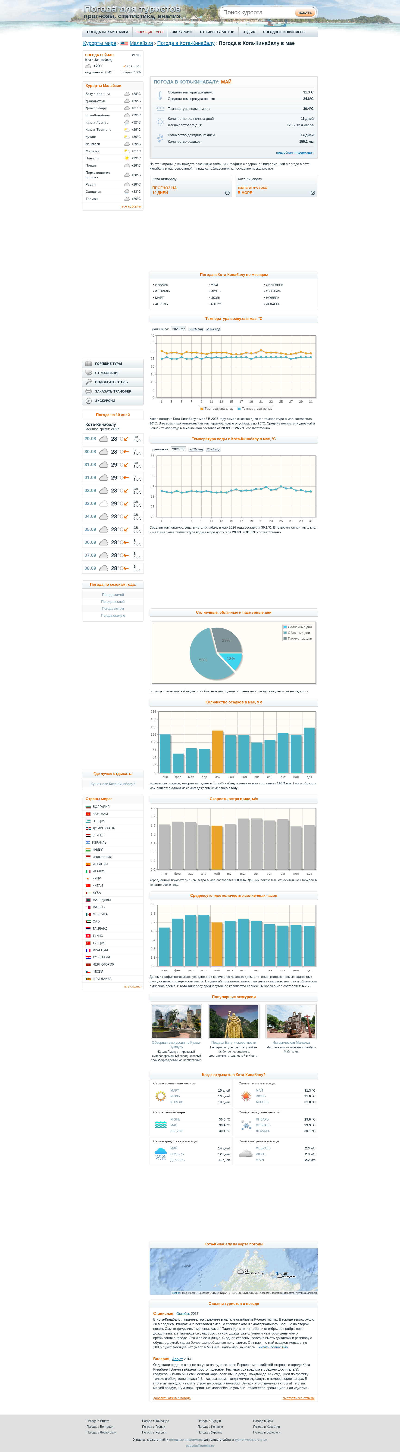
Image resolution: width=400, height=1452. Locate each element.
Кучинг (91, 137)
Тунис (98, 936)
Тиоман (92, 199)
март (159, 298)
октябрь (273, 291)
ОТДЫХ (249, 32)
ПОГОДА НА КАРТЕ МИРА (107, 32)
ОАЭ (96, 921)
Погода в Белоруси (266, 1432)
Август (176, 1131)
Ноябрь (177, 1154)
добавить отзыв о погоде (172, 1398)
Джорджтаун (95, 101)
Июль (175, 1096)
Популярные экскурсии (234, 997)
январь (161, 285)
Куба (97, 893)
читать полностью (273, 1347)
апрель (161, 304)
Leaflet (176, 1292)
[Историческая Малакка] (291, 1038)
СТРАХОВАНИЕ (107, 373)
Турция (99, 943)
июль (215, 298)
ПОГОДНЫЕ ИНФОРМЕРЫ (284, 32)
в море (253, 190)
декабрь (273, 304)
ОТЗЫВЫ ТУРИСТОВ (217, 32)
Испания (100, 864)
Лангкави (93, 144)
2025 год (196, 329)
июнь (216, 291)
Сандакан (93, 191)
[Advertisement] (234, 60)
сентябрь (274, 285)
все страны (132, 986)
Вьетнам (100, 814)
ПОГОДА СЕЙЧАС (99, 55)
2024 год (213, 329)
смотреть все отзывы (298, 1398)
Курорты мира (99, 43)
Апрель (176, 1102)
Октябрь (183, 1314)
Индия (98, 849)
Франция (100, 950)
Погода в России (154, 1432)
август (217, 304)
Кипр (97, 878)
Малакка (92, 151)
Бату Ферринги (98, 94)
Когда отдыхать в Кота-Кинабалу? (234, 1075)
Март (174, 1090)
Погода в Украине (210, 1432)
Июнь (261, 1096)
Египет (99, 835)
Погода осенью (113, 615)
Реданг (91, 184)
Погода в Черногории (101, 1432)
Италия (99, 871)
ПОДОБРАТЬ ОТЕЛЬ (111, 382)
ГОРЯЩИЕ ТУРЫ (150, 32)
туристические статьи (251, 1439)
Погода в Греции (153, 1426)
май (214, 285)
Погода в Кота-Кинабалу (186, 43)
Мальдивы (102, 900)
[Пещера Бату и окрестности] (233, 1038)
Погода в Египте (98, 1421)
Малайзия (141, 43)
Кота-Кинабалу (98, 115)
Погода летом (113, 608)
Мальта (99, 907)
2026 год (178, 329)
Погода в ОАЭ (263, 1421)
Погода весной (113, 602)
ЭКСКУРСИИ (182, 32)
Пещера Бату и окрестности (233, 1042)
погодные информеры (186, 1439)
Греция (99, 821)
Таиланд (100, 928)
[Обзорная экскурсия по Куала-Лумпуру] (176, 1038)
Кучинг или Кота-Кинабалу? (113, 784)
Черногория (103, 964)
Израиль (99, 842)
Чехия (98, 971)
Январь (262, 1119)
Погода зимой (113, 595)
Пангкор (92, 158)
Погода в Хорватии (266, 1426)
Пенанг (91, 165)
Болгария (101, 806)
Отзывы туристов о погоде (234, 1304)
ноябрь (272, 298)
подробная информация (295, 152)
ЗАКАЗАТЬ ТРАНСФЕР (113, 391)
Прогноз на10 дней (164, 190)
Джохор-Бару (96, 108)
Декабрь (263, 1131)
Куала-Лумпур (97, 122)
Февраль (263, 1125)
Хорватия (101, 957)
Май (259, 1090)
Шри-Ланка (102, 979)
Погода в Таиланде (155, 1421)
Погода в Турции (209, 1421)
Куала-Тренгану (98, 129)
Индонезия (102, 857)
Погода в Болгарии (100, 1426)
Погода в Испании (210, 1426)
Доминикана (104, 828)
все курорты (131, 206)
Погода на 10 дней (113, 415)
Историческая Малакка (291, 1042)
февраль (162, 291)
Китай (98, 885)
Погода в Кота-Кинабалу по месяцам (234, 275)
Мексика (100, 914)
